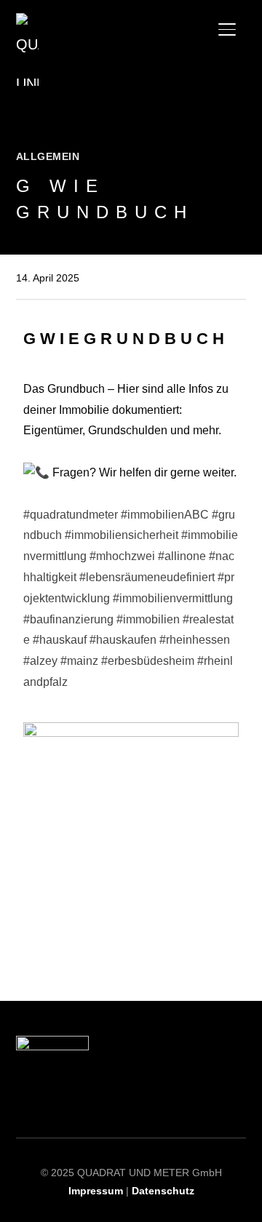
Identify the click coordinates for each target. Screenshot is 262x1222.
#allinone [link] (182, 556)
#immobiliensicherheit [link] (121, 535)
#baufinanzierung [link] (68, 619)
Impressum (97, 1191)
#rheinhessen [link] (194, 640)
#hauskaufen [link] (123, 640)
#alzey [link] (40, 661)
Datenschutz (163, 1191)
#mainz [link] (79, 661)
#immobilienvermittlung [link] (173, 598)
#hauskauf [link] (60, 640)
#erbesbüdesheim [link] (147, 661)
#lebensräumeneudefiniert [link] (147, 577)
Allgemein (48, 156)
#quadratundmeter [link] (70, 514)
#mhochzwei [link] (122, 556)
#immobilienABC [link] (165, 514)
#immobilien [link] (148, 619)
